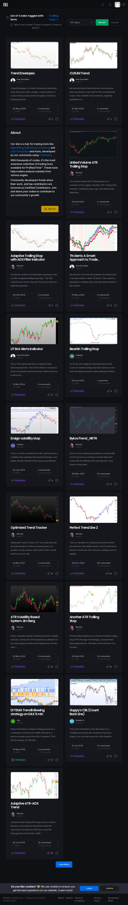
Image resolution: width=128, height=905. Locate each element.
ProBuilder (45, 155)
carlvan (20, 444)
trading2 (79, 355)
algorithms (17, 147)
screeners (43, 147)
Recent (102, 22)
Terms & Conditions (80, 899)
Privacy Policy (97, 899)
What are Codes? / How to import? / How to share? (37, 26)
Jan (18, 720)
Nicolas (79, 173)
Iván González (23, 79)
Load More (64, 864)
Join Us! (52, 209)
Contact (69, 898)
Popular (115, 22)
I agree (89, 888)
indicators (30, 147)
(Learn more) (65, 890)
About (61, 898)
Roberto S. (80, 720)
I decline (109, 888)
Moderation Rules (113, 899)
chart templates (20, 151)
